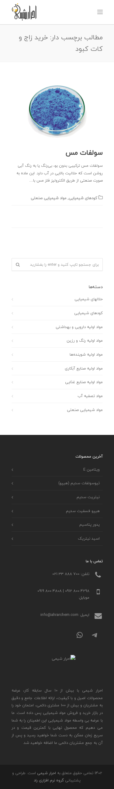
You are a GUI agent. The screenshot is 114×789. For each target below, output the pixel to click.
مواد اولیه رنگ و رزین (85, 340)
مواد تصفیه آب (90, 396)
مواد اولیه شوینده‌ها (86, 354)
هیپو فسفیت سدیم (83, 511)
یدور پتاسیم (89, 524)
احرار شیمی (46, 773)
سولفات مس (84, 152)
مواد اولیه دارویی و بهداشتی (79, 327)
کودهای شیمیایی (83, 198)
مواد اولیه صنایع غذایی (84, 382)
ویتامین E (91, 469)
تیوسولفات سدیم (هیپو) (79, 483)
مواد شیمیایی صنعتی (49, 198)
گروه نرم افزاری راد (49, 780)
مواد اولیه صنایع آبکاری (84, 368)
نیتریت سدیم (88, 497)
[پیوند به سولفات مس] (57, 110)
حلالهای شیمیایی (88, 299)
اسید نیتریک (89, 538)
